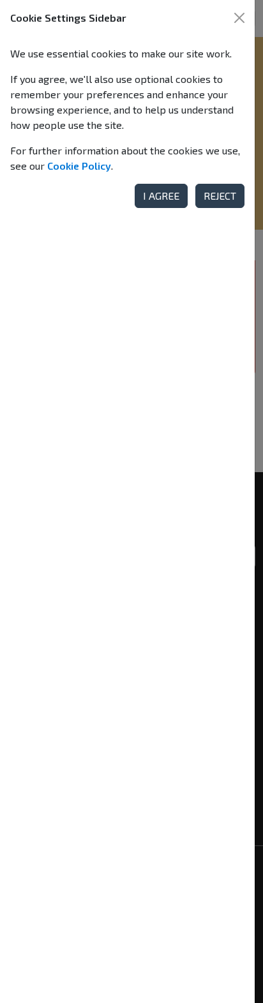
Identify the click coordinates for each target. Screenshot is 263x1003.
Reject (220, 195)
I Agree (161, 195)
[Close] (239, 18)
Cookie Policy (79, 166)
